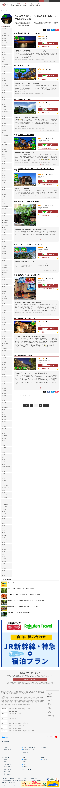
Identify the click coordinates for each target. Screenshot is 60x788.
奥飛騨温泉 (4, 390)
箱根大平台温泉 (5, 220)
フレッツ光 (6, 763)
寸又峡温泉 (4, 371)
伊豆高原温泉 (4, 348)
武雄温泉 (3, 523)
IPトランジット (7, 771)
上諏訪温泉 (4, 253)
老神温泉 (3, 177)
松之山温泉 (4, 307)
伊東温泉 (3, 338)
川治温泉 (3, 156)
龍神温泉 (3, 471)
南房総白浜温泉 (5, 206)
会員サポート (44, 763)
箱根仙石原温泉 (5, 225)
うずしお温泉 (4, 447)
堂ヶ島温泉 (4, 376)
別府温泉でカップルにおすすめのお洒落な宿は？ (30, 195)
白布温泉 (3, 113)
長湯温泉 (3, 565)
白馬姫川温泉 (4, 272)
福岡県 (10, 730)
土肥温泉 (3, 374)
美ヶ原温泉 (4, 246)
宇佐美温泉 (4, 360)
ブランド (25, 761)
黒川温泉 (3, 532)
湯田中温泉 (4, 281)
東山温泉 (3, 128)
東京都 (16, 713)
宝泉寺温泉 (4, 568)
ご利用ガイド (50, 694)
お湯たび (49, 703)
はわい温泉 (4, 480)
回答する (41, 1)
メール (43, 761)
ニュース (25, 764)
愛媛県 (16, 728)
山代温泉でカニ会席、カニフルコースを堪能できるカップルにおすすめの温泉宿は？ (36, 162)
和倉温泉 (3, 315)
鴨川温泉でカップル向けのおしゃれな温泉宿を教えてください (33, 59)
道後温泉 (3, 511)
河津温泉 (3, 364)
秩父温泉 (3, 196)
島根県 (13, 725)
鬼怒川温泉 (4, 149)
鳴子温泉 (3, 73)
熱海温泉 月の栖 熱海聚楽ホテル (29, 275)
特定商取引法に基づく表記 (24, 780)
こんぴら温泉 (4, 506)
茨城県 (16, 711)
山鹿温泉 (3, 554)
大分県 (23, 730)
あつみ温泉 (4, 106)
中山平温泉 (4, 83)
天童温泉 (3, 116)
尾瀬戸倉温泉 (4, 180)
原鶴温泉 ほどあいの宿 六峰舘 (28, 202)
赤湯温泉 (3, 104)
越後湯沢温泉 (4, 298)
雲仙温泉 (3, 528)
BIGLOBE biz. (6, 759)
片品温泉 (3, 182)
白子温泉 (3, 203)
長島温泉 (3, 414)
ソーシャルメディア (27, 769)
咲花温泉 (3, 300)
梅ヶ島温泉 (4, 362)
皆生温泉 (6, 702)
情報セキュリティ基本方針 (36, 780)
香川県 (13, 728)
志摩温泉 (3, 409)
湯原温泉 (3, 490)
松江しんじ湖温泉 (5, 485)
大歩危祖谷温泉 (5, 504)
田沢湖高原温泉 (5, 94)
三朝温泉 (3, 473)
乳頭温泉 (3, 87)
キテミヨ (49, 705)
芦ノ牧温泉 (4, 130)
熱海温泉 (3, 336)
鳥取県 (10, 725)
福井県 (16, 718)
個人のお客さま (5, 741)
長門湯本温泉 (4, 497)
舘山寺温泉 (4, 367)
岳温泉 (3, 137)
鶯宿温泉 (3, 66)
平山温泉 (3, 551)
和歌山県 (26, 723)
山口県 (23, 725)
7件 (52, 138)
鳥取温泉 (3, 478)
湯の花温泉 (4, 438)
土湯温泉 (3, 139)
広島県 (19, 725)
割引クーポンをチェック (49, 46)
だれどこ (49, 700)
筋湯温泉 (3, 563)
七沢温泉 (3, 215)
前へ (27, 405)
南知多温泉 (4, 402)
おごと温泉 (4, 419)
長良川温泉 (4, 395)
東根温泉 (3, 118)
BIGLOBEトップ (12, 782)
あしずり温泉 (4, 513)
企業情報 (23, 757)
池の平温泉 (4, 291)
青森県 (13, 708)
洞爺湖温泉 (4, 47)
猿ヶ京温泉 (4, 184)
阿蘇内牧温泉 (4, 535)
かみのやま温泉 (5, 111)
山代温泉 (3, 324)
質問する (46, 1)
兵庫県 (19, 723)
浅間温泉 (3, 244)
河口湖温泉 (4, 229)
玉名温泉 (3, 542)
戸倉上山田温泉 (5, 265)
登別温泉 (3, 31)
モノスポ (49, 708)
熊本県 (19, 730)
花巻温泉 (3, 71)
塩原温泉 (3, 154)
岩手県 (16, 708)
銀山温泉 (3, 99)
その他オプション (26, 752)
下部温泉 (3, 232)
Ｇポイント (49, 697)
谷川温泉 (3, 187)
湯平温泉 (3, 570)
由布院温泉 (4, 558)
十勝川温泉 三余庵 (24, 99)
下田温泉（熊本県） (5, 539)
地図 (40, 40)
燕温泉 (3, 305)
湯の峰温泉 (4, 468)
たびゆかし (49, 714)
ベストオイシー (50, 707)
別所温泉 (3, 277)
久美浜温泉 (4, 426)
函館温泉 (3, 52)
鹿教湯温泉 (4, 251)
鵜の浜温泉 (4, 296)
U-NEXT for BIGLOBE (27, 751)
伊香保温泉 (4, 170)
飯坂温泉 (3, 132)
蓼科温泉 (3, 260)
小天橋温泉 (4, 428)
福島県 (29, 708)
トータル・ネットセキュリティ (29, 749)
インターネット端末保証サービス (29, 747)
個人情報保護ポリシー (34, 778)
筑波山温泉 (4, 194)
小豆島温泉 (4, 509)
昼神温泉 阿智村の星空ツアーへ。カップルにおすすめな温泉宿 (33, 349)
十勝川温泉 (4, 33)
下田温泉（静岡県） (5, 343)
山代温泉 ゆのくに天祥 (26, 135)
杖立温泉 (3, 544)
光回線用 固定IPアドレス (8, 766)
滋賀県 (10, 723)
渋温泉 (3, 255)
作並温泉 (3, 78)
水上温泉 (3, 189)
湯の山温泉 (4, 416)
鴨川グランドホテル (24, 65)
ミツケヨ (49, 712)
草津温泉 (3, 168)
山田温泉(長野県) (5, 284)
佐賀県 (13, 730)
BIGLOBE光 (6, 746)
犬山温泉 (3, 397)
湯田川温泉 (4, 123)
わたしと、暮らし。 (51, 704)
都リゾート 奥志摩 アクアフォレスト (31, 244)
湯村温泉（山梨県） (5, 236)
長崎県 (16, 730)
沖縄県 (33, 730)
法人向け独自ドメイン (8, 774)
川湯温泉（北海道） (5, 42)
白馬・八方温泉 (5, 270)
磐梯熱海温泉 (4, 144)
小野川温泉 (4, 109)
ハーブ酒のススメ (51, 718)
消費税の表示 (11, 778)
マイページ (53, 1)
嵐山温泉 (3, 423)
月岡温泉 (3, 286)
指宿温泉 (3, 573)
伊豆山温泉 (4, 350)
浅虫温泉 (3, 57)
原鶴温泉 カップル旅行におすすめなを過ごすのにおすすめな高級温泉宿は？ (36, 237)
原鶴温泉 (3, 518)
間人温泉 (3, 431)
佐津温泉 (3, 452)
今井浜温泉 (4, 357)
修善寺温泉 (4, 341)
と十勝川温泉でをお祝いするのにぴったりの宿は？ (33, 128)
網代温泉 (3, 345)
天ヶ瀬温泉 (4, 561)
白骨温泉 (3, 241)
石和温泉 (3, 227)
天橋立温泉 (4, 421)
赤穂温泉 (3, 445)
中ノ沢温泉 (4, 142)
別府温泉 (3, 556)
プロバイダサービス (7, 764)
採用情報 (25, 766)
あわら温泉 (4, 331)
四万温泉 (3, 175)
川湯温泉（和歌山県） (6, 466)
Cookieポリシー (15, 780)
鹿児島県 (29, 730)
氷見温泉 (3, 312)
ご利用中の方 (43, 757)
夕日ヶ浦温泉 (4, 435)
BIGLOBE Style (26, 768)
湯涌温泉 (3, 326)
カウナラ (49, 711)
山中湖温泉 (4, 234)
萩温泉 (3, 499)
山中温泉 (3, 317)
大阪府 (16, 723)
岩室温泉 (3, 293)
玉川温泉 (3, 90)
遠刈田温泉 (4, 80)
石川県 (13, 718)
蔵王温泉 (3, 97)
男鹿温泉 (3, 92)
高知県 (19, 728)
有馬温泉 (3, 442)
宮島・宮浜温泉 (5, 494)
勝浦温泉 (3, 464)
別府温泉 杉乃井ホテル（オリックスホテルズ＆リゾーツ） (36, 170)
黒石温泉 (3, 61)
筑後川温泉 (4, 516)
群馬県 (13, 711)
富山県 (10, 718)
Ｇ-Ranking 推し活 (51, 715)
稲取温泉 (3, 355)
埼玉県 (10, 713)
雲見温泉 (3, 369)
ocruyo (49, 701)
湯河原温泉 (4, 213)
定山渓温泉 (4, 28)
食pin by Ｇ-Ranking (51, 716)
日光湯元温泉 (4, 151)
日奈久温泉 (4, 549)
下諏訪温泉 (4, 258)
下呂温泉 (3, 383)
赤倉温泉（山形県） (5, 102)
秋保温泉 (3, 76)
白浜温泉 (3, 461)
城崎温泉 (3, 440)
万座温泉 (3, 173)
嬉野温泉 (3, 520)
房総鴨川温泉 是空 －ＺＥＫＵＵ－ (30, 33)
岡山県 (16, 725)
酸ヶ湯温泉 (4, 54)
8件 (52, 36)
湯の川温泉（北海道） (6, 35)
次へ (45, 405)
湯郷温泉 (3, 492)
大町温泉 (3, 248)
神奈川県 (19, 713)
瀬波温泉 (3, 303)
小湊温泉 (3, 201)
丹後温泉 (3, 433)
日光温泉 (3, 163)
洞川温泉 (3, 459)
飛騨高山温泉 (4, 393)
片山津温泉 (4, 322)
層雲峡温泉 (4, 45)
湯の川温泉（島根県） (6, 487)
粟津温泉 (3, 319)
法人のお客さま (5, 757)
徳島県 (10, 728)
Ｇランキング (50, 699)
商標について (4, 782)
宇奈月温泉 (4, 310)
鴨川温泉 (3, 199)
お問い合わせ (4, 778)
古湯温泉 (3, 525)
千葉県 (13, 713)
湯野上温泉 (4, 147)
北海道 (10, 708)
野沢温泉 (3, 239)
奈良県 (23, 723)
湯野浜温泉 (4, 125)
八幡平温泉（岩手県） (6, 68)
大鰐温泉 (3, 59)
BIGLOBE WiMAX (7, 751)
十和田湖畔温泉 (5, 64)
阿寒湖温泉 (4, 38)
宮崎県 (26, 730)
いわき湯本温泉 (5, 135)
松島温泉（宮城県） (5, 85)
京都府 (13, 723)
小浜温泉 (3, 530)
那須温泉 (3, 161)
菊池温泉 (3, 537)
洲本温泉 (3, 454)
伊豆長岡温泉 (4, 352)
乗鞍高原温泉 (4, 267)
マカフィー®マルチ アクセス (9, 773)
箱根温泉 (3, 210)
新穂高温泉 (4, 388)
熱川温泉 (3, 381)
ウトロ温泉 (4, 40)
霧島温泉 (3, 575)
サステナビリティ (26, 763)
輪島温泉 (3, 329)
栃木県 (10, 711)
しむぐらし (44, 747)
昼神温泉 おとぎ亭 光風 (26, 318)
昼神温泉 (3, 274)
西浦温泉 (3, 400)
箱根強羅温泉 (4, 222)
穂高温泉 (3, 279)
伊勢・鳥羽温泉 (5, 407)
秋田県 (23, 708)
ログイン (57, 1)
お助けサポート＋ (26, 746)
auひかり (5, 747)
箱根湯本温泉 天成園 (25, 355)
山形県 (26, 708)
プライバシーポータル (6, 780)
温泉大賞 (44, 746)
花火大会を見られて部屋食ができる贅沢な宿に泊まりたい (32, 312)
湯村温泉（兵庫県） (5, 457)
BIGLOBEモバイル (7, 749)
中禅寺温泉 (4, 158)
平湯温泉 (3, 386)
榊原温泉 (3, 412)
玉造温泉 (3, 483)
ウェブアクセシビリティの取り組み (21, 778)
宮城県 (19, 708)
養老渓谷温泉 (4, 208)
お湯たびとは (50, 693)
